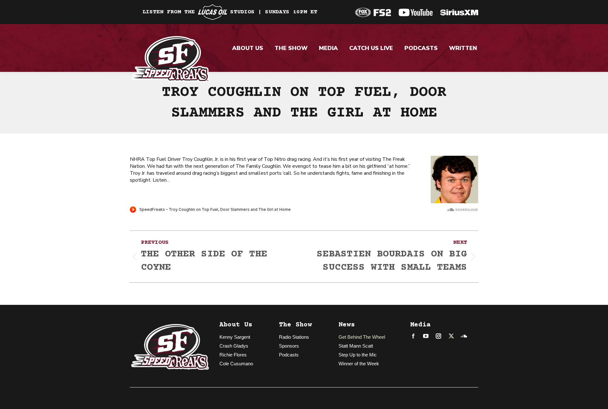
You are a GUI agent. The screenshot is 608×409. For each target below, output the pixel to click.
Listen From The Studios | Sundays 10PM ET (229, 12)
